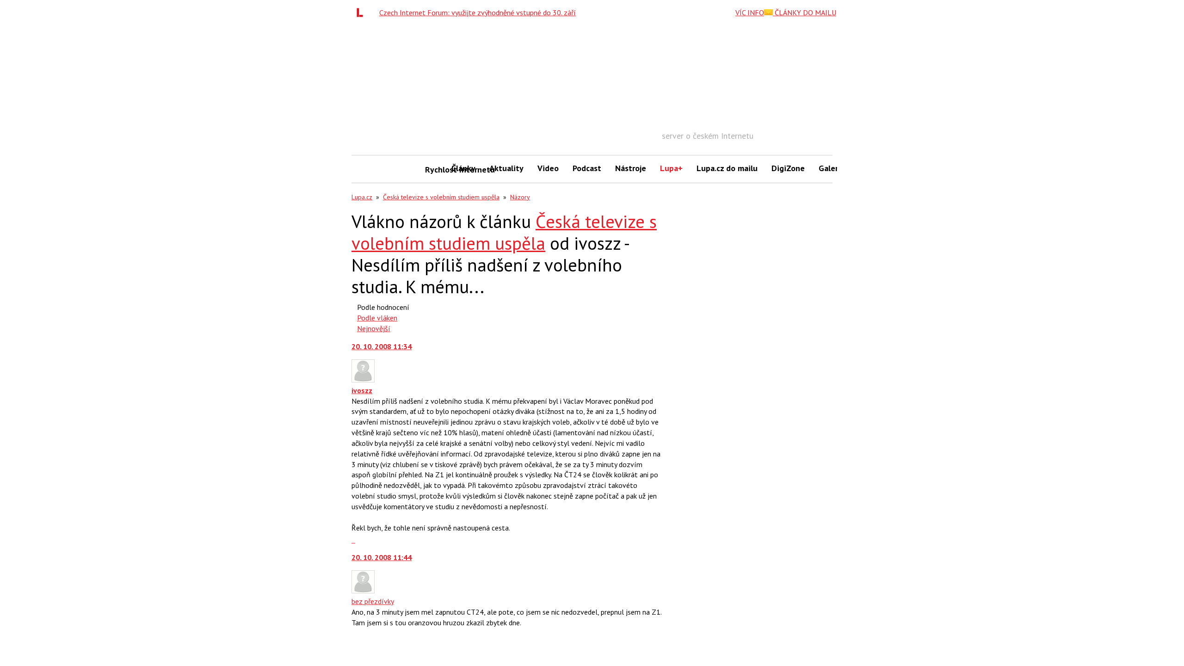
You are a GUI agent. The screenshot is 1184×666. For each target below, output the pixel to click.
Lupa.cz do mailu (727, 168)
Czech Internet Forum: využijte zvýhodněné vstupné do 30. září (477, 12)
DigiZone (788, 168)
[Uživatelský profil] (363, 379)
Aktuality (506, 168)
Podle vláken (377, 317)
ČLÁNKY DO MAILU (804, 12)
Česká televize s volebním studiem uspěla (441, 197)
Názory (520, 197)
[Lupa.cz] (362, 12)
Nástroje (630, 168)
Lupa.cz (362, 197)
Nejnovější (373, 328)
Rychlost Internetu (434, 169)
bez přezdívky (373, 601)
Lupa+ (671, 168)
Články (463, 168)
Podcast (587, 168)
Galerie (832, 168)
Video (548, 168)
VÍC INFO (749, 12)
